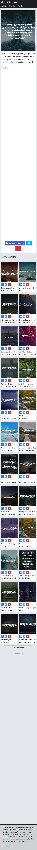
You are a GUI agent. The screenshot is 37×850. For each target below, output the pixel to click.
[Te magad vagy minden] (27, 560)
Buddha (4, 68)
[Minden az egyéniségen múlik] (27, 592)
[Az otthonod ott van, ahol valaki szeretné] (27, 336)
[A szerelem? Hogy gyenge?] (9, 528)
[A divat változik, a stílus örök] (27, 272)
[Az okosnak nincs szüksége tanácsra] (9, 368)
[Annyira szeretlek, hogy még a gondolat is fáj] (9, 432)
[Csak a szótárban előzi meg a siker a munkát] (9, 336)
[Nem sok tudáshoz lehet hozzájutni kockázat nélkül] (27, 528)
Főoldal (3, 6)
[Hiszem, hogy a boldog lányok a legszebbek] (27, 304)
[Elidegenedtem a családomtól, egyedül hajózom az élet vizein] (9, 560)
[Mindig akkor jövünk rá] (27, 496)
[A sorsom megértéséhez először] (27, 432)
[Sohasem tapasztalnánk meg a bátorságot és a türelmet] (27, 624)
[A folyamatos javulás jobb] (27, 464)
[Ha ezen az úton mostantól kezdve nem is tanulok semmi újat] (9, 400)
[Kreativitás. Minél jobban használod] (9, 592)
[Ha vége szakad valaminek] (9, 464)
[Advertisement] (18, 156)
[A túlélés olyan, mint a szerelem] (27, 368)
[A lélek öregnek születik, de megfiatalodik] (9, 624)
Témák (20, 6)
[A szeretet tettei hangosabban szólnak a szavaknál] (9, 496)
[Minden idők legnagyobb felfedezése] (27, 400)
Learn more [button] (22, 841)
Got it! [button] (6, 846)
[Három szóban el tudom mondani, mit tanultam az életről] (9, 304)
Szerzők (12, 6)
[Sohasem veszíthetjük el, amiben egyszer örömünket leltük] (9, 272)
